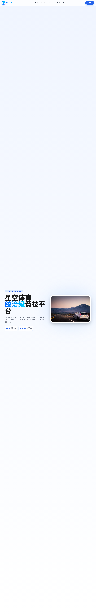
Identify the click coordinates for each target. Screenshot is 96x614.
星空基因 (37, 3)
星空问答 (65, 3)
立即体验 (89, 3)
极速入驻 (58, 3)
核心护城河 (50, 3)
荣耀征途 (43, 3)
